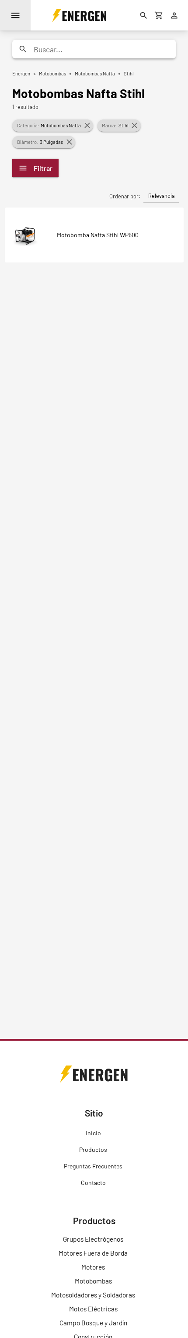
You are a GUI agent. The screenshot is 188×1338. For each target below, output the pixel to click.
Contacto (93, 1182)
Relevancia (161, 195)
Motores (93, 1267)
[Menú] (15, 15)
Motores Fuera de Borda (93, 1253)
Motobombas (93, 1281)
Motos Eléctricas (93, 1309)
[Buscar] (144, 15)
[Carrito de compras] (159, 15)
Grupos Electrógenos (93, 1239)
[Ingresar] (174, 15)
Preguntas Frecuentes (93, 1166)
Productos (93, 1149)
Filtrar (43, 168)
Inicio (93, 1133)
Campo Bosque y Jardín (93, 1323)
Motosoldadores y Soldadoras (93, 1295)
